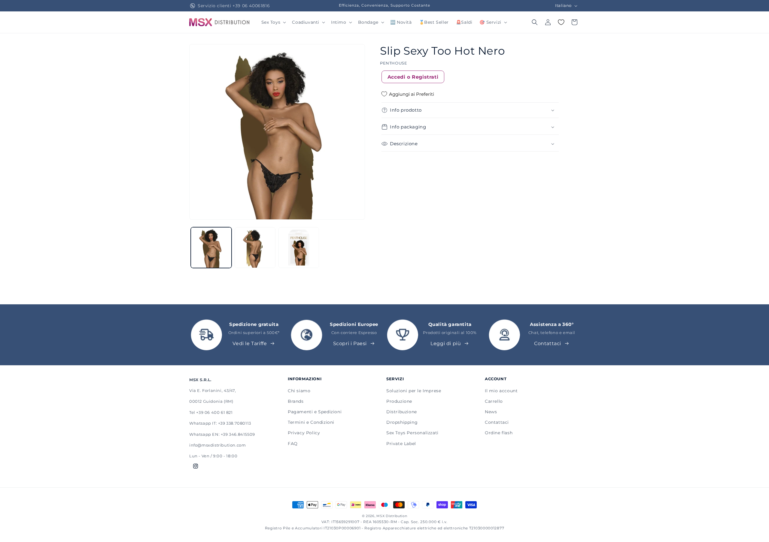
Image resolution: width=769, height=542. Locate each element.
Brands (296, 401)
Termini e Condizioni (311, 422)
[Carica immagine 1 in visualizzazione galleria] (211, 247)
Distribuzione (401, 411)
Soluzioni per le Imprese (413, 390)
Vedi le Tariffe (250, 343)
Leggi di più (445, 343)
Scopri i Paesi (350, 343)
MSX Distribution (391, 516)
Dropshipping (402, 422)
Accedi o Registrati (413, 77)
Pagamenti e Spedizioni (315, 411)
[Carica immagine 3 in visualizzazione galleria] (298, 247)
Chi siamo (299, 390)
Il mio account (501, 390)
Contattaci (547, 343)
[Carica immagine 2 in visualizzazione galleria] (255, 247)
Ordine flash (498, 432)
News (491, 411)
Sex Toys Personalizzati (412, 432)
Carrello (494, 401)
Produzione (399, 401)
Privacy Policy (304, 432)
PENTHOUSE (393, 63)
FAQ (293, 443)
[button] (273, 22)
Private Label (401, 443)
